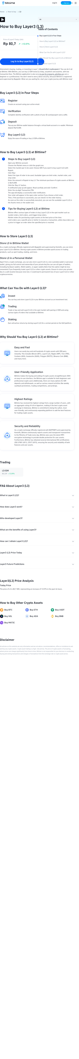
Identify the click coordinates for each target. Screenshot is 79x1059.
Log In (54, 3)
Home (2, 12)
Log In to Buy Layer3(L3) (22, 61)
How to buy (12, 12)
